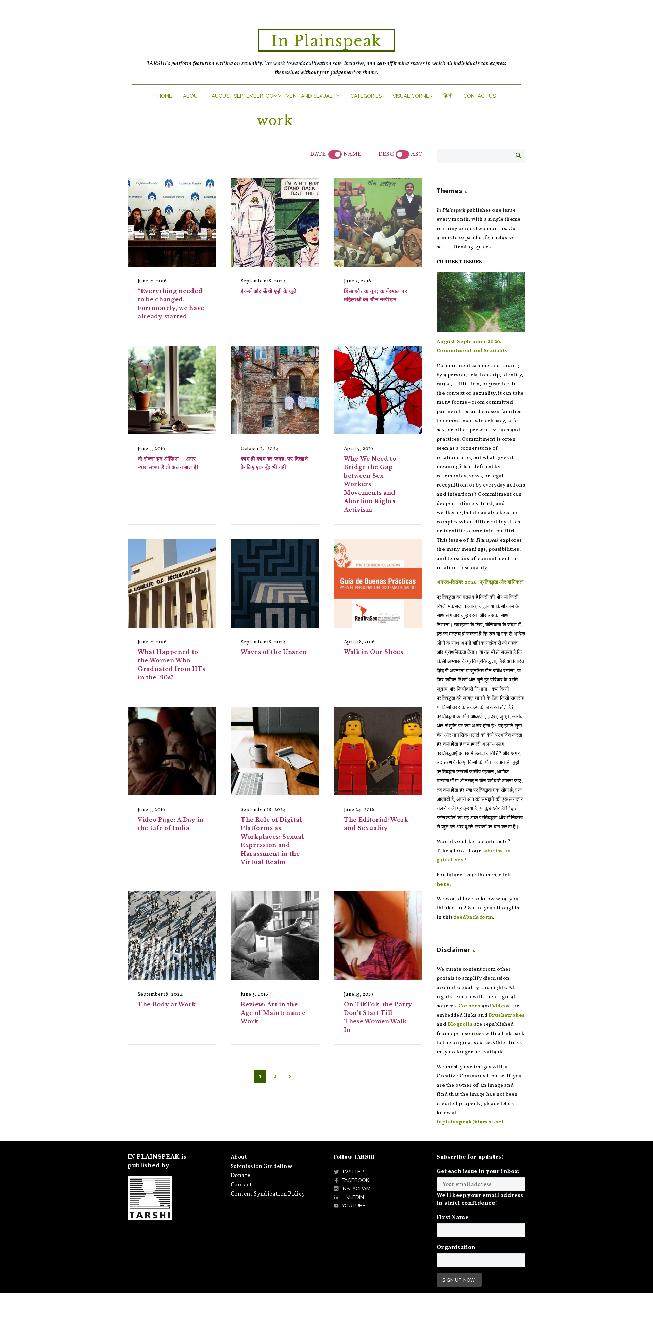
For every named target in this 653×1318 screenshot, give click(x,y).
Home (164, 96)
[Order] (402, 154)
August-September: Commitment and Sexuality (275, 96)
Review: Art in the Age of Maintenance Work (273, 1013)
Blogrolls (460, 1024)
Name (352, 154)
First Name (452, 1217)
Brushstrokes (507, 1015)
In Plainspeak (326, 41)
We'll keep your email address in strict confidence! (480, 1199)
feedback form (473, 917)
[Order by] (335, 154)
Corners (469, 1006)
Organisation (456, 1247)
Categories (366, 96)
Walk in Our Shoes (373, 651)
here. (444, 884)
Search (518, 155)
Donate (240, 1176)
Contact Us (479, 96)
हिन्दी (447, 96)
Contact (241, 1185)
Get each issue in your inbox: (478, 1171)
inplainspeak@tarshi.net (470, 1122)
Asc (416, 154)
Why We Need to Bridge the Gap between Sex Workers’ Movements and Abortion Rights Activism (370, 484)
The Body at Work (167, 1004)
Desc (386, 154)
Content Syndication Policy (268, 1194)
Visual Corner (412, 96)
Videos (501, 1006)
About (192, 96)
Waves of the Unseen (274, 651)
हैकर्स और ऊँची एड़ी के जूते (269, 290)
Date (318, 154)
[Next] (290, 1076)
